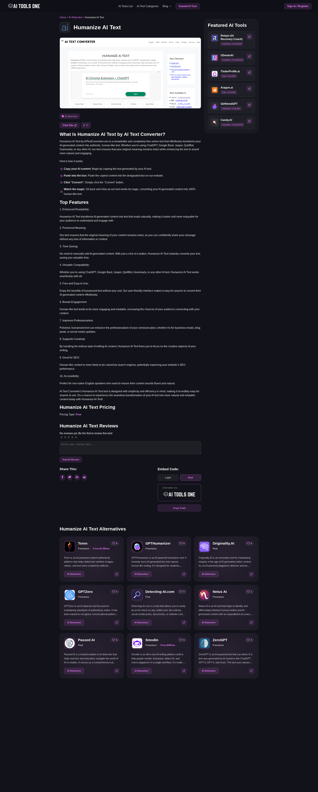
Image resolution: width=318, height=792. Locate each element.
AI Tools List (125, 6)
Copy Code (179, 508)
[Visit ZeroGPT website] (251, 670)
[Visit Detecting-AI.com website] (184, 622)
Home (63, 17)
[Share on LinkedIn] (77, 477)
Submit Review (70, 459)
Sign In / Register (298, 6)
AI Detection (75, 17)
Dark (190, 477)
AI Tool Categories (148, 6)
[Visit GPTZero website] (116, 622)
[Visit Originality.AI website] (251, 574)
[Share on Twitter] (70, 477)
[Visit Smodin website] (184, 670)
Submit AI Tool (188, 6)
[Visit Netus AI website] (251, 622)
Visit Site (67, 125)
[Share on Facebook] (62, 477)
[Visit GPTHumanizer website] (184, 574)
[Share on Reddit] (84, 477)
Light (168, 477)
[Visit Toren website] (116, 574)
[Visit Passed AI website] (116, 670)
